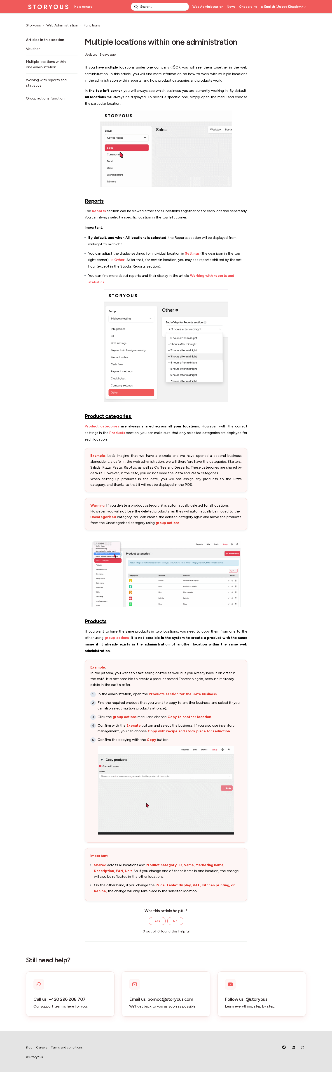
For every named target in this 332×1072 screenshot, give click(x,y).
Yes (157, 921)
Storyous (33, 25)
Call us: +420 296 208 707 (59, 999)
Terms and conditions (67, 1047)
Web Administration (207, 7)
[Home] (48, 7)
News (231, 7)
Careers (41, 1047)
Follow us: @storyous (246, 999)
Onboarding (248, 7)
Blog (29, 1047)
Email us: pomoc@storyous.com (161, 999)
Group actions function (45, 98)
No (175, 921)
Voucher (33, 49)
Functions (92, 25)
